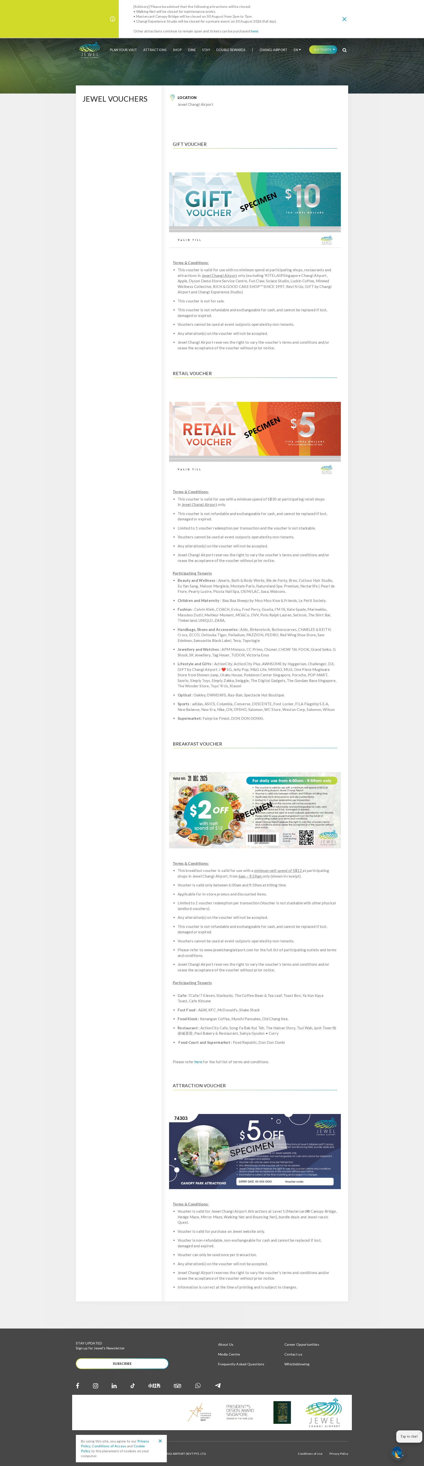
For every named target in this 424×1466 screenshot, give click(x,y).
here (254, 31)
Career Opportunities (301, 1344)
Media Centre (229, 1354)
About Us (225, 1344)
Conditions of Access (109, 1446)
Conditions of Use (310, 1453)
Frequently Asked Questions (241, 1364)
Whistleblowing (296, 1364)
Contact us (293, 1354)
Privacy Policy (339, 1453)
